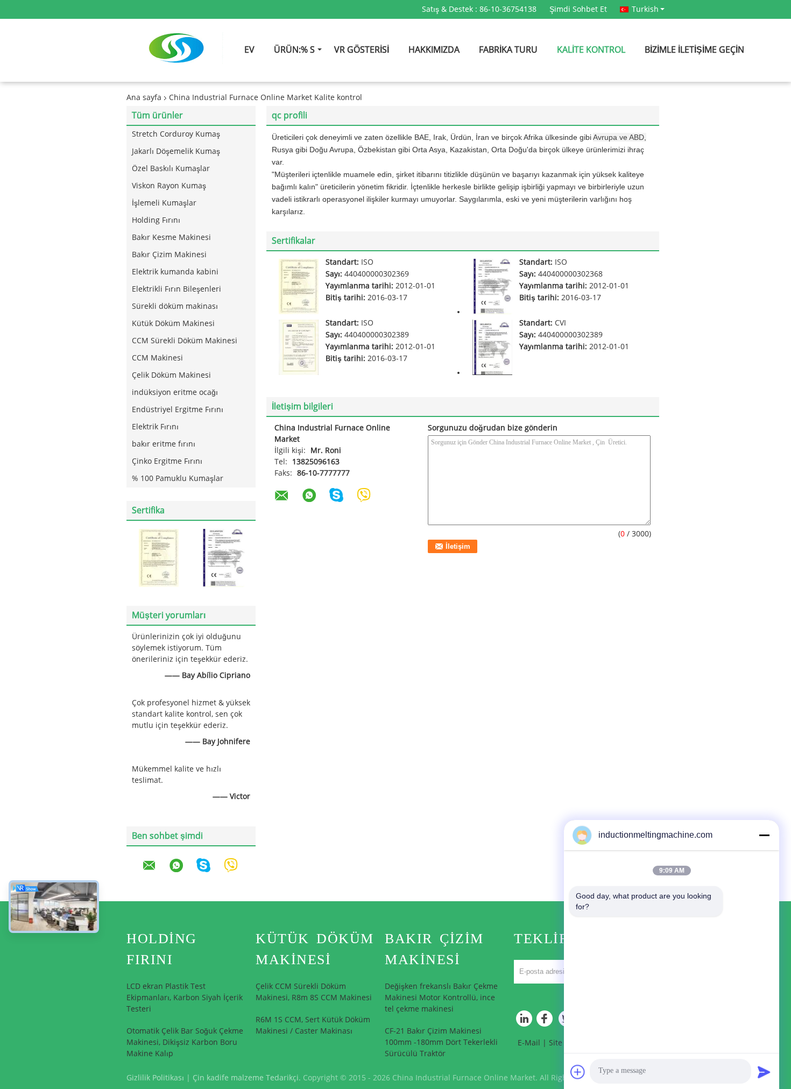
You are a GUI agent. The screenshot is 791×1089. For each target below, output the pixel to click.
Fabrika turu (508, 50)
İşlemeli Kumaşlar (164, 203)
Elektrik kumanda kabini (175, 272)
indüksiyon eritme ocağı (175, 392)
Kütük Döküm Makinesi (173, 323)
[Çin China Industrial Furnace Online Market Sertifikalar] (158, 557)
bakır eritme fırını (163, 444)
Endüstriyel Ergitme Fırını (177, 409)
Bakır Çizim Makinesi (169, 254)
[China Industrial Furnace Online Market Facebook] (546, 1021)
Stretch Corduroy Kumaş (176, 134)
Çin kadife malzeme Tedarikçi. (248, 1078)
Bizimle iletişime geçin (694, 50)
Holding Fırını (156, 220)
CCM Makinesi (157, 358)
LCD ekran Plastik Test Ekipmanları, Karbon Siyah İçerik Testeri (184, 998)
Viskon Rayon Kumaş (169, 185)
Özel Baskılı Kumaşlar (171, 168)
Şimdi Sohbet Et (578, 9)
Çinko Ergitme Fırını (167, 461)
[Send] (764, 1072)
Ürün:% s (294, 50)
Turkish (645, 9)
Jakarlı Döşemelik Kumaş (176, 151)
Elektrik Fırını (155, 427)
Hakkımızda (434, 50)
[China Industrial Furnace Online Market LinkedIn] (524, 1021)
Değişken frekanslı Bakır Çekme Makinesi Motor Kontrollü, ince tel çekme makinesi (441, 998)
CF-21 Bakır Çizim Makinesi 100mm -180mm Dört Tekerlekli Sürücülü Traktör (441, 1042)
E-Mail (529, 1043)
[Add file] (577, 1072)
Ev (249, 50)
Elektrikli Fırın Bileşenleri (176, 289)
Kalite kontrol (591, 50)
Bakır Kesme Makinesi (171, 237)
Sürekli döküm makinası (175, 306)
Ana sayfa (143, 97)
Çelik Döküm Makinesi (171, 375)
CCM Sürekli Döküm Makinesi (184, 340)
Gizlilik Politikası (155, 1078)
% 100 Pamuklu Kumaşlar (177, 478)
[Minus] (764, 835)
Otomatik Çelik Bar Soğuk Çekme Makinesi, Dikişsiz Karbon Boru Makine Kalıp (184, 1042)
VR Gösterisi (361, 50)
